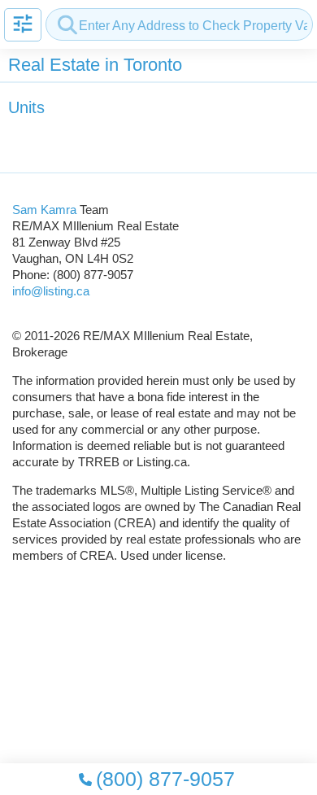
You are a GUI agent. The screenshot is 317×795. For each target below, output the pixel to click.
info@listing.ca (50, 291)
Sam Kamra (44, 209)
